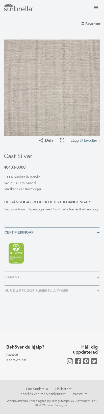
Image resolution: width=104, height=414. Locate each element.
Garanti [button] (12, 277)
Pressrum (80, 394)
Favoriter (92, 24)
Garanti (12, 355)
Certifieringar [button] (19, 232)
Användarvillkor (85, 401)
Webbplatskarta (17, 401)
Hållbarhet (64, 389)
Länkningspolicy (40, 401)
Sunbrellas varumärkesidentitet (41, 394)
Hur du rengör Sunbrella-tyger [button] (36, 291)
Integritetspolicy (63, 401)
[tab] (52, 232)
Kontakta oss (16, 360)
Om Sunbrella (37, 389)
